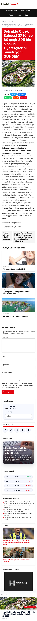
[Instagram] (16, 430)
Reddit (16, 98)
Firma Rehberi (26, 10)
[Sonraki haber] (30, 444)
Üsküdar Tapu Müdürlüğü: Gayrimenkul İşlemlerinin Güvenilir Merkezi (16, 510)
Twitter (13, 94)
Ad (3, 357)
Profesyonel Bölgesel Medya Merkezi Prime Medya (18, 514)
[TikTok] (28, 430)
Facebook (21, 94)
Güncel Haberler (11, 10)
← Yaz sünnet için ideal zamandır (6, 236)
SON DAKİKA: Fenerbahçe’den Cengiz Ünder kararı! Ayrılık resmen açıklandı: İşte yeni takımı (19, 502)
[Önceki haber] (26, 444)
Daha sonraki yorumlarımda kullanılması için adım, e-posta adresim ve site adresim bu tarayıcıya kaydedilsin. (18, 385)
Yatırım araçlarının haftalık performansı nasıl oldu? (18, 518)
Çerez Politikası (22, 15)
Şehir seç (8, 412)
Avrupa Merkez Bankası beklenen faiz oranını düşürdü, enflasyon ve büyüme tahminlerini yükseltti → (23, 237)
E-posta (5, 365)
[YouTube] (22, 430)
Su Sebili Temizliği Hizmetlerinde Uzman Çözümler (17, 506)
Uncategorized (13, 22)
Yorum (5, 337)
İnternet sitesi (7, 373)
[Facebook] (5, 430)
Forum (11, 15)
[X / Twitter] (11, 430)
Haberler (4, 22)
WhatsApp (8, 98)
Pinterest (23, 98)
